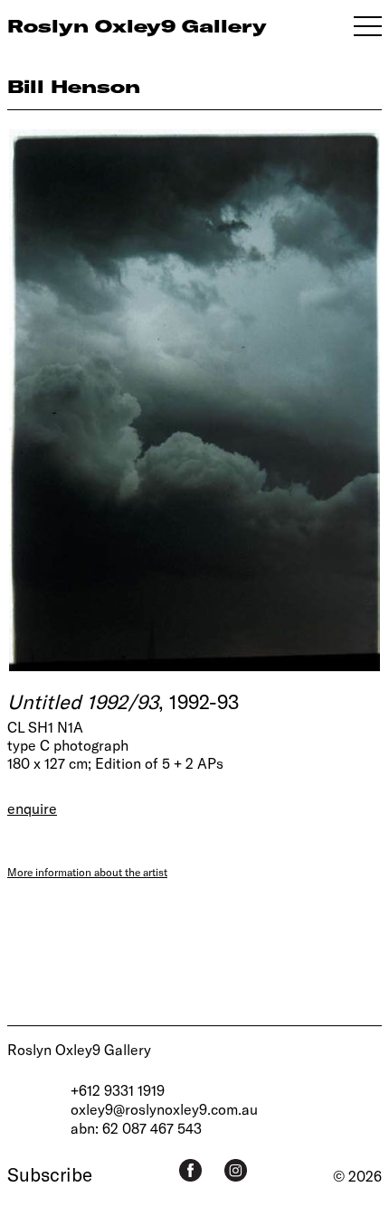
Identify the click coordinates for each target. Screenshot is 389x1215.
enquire (32, 808)
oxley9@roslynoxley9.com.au (164, 1108)
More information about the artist (87, 871)
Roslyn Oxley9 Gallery (79, 1049)
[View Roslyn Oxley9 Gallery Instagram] (235, 1170)
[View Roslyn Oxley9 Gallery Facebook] (190, 1170)
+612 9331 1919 (118, 1089)
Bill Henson (73, 86)
